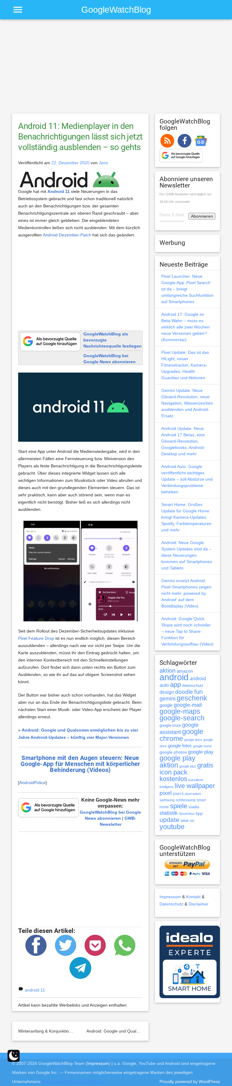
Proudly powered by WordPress (190, 1081)
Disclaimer (198, 904)
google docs (193, 740)
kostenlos (173, 779)
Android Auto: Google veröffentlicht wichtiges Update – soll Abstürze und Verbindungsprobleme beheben (187, 479)
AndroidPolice (32, 782)
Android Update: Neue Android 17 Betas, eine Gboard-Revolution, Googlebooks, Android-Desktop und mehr (183, 441)
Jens (103, 162)
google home (202, 746)
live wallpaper (195, 786)
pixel (166, 793)
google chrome (181, 735)
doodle (184, 691)
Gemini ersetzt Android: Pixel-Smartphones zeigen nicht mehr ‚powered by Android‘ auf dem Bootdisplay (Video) (186, 593)
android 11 (35, 990)
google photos (173, 752)
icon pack (173, 772)
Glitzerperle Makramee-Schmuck (73, 1081)
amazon (185, 671)
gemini (168, 699)
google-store (170, 725)
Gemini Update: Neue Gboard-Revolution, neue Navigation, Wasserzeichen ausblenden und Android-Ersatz (187, 403)
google (166, 705)
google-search (182, 718)
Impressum (170, 896)
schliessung (185, 800)
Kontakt (193, 896)
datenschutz (193, 685)
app (175, 684)
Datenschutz (171, 904)
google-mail (188, 705)
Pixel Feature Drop (36, 638)
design (167, 692)
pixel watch (193, 794)
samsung (167, 800)
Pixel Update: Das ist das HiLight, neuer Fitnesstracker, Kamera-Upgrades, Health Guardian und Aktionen (185, 365)
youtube (172, 827)
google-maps (180, 711)
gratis (205, 765)
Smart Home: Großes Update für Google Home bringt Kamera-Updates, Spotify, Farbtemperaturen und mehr (186, 517)
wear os (187, 820)
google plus (187, 766)
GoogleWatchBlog (116, 9)
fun (198, 691)
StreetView (187, 813)
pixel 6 (178, 794)
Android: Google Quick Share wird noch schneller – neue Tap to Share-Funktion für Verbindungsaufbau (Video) (187, 631)
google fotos (180, 745)
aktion (168, 670)
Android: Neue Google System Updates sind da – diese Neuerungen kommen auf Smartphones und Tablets (186, 555)
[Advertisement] (116, 69)
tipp (199, 813)
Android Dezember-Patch (67, 234)
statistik (169, 813)
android (174, 677)
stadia (193, 807)
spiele (178, 806)
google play (201, 752)
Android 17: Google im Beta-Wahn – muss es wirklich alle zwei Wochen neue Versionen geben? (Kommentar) (185, 327)
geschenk (192, 698)
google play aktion (177, 761)
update (169, 819)
